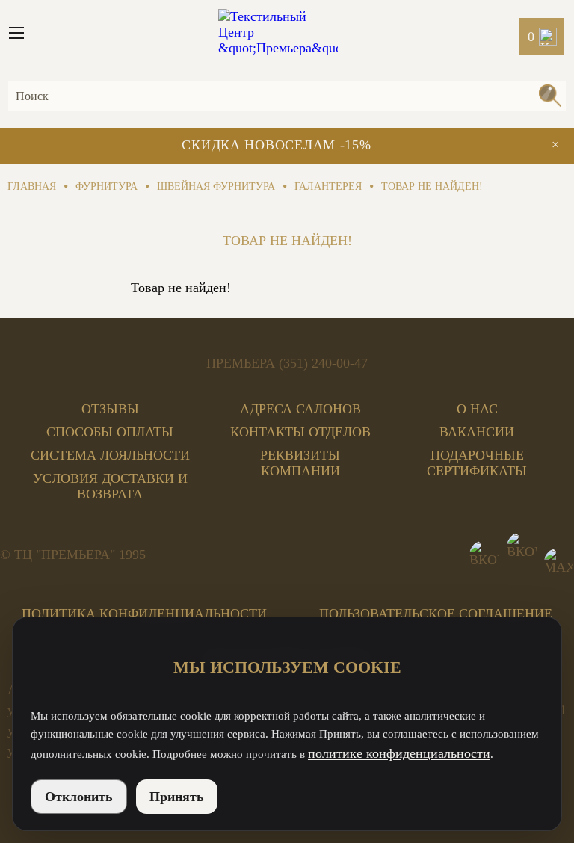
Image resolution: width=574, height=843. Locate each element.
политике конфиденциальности (399, 753)
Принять (176, 796)
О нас (477, 408)
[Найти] (550, 97)
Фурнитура (106, 186)
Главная (31, 186)
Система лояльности (110, 455)
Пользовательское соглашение (435, 613)
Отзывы (110, 408)
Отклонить (79, 796)
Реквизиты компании (300, 463)
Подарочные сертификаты (477, 463)
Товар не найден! (432, 186)
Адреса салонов (300, 408)
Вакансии (476, 431)
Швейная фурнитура (216, 186)
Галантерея (328, 186)
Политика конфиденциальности (144, 613)
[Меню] (22, 32)
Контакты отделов (300, 431)
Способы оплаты (109, 431)
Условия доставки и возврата (110, 486)
